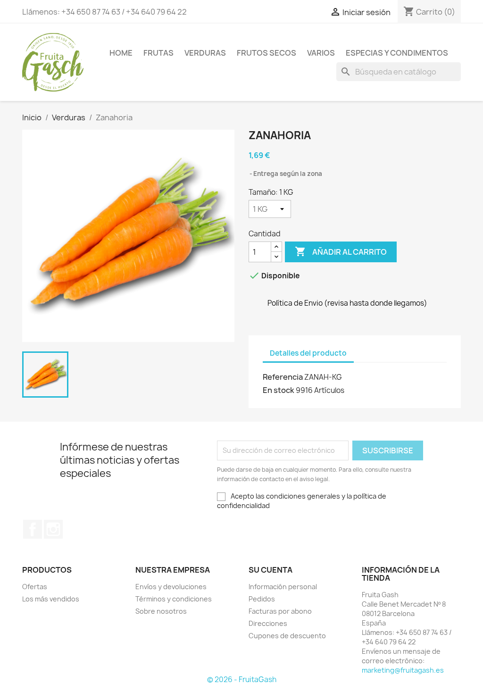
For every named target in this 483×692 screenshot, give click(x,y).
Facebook (32, 529)
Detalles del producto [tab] (308, 353)
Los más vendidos (50, 598)
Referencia (283, 377)
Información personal (283, 586)
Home (121, 53)
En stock (278, 390)
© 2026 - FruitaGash (241, 679)
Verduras (205, 53)
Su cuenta (270, 570)
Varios (321, 53)
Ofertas (34, 586)
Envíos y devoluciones (171, 586)
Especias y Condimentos (397, 53)
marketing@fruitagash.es (403, 670)
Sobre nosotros (161, 611)
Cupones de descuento (287, 635)
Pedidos (262, 598)
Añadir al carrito (341, 251)
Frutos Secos (266, 53)
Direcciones (268, 623)
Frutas (158, 53)
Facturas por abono (280, 611)
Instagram (53, 529)
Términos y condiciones (173, 598)
